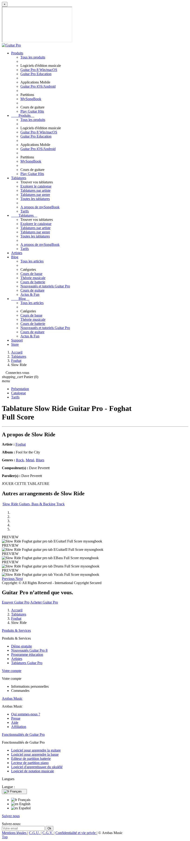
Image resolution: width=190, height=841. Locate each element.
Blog (14, 257)
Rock (20, 460)
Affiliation (18, 727)
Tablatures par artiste (35, 190)
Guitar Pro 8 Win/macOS (38, 70)
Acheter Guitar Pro (44, 602)
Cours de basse (31, 274)
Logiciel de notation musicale (32, 771)
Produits (17, 53)
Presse (15, 718)
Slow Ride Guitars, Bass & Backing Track (34, 504)
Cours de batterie (32, 282)
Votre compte (11, 671)
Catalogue (18, 393)
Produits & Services (16, 630)
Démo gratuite (21, 646)
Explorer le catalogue (35, 186)
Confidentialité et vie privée (76, 833)
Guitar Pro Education (35, 74)
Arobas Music (12, 698)
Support (17, 340)
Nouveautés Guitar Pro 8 (29, 650)
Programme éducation (27, 654)
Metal (30, 460)
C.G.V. (48, 833)
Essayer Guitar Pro (15, 602)
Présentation (20, 389)
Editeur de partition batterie (31, 759)
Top (5, 837)
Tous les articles (32, 261)
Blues (40, 460)
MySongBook (30, 99)
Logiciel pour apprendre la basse (35, 754)
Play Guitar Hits (32, 111)
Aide (14, 722)
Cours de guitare (32, 290)
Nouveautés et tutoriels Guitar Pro (45, 286)
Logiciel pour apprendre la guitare (36, 750)
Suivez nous (11, 816)
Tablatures (18, 178)
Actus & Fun (29, 294)
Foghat (21, 444)
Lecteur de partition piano (30, 763)
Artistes (16, 253)
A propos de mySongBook (40, 207)
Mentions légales (14, 833)
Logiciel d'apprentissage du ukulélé (37, 767)
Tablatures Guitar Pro (26, 663)
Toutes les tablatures (35, 199)
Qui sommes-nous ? (25, 714)
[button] (9, 579)
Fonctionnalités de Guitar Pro (23, 734)
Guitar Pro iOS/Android (38, 86)
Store (15, 344)
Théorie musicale (32, 278)
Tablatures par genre (35, 195)
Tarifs (24, 211)
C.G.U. (35, 833)
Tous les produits (32, 57)
